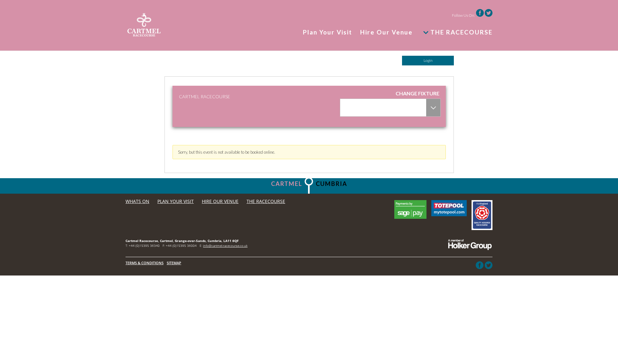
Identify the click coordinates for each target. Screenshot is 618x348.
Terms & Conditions (145, 262)
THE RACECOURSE (461, 32)
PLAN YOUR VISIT (175, 201)
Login (428, 60)
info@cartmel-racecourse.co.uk (225, 245)
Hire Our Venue (386, 32)
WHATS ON (137, 201)
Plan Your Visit (327, 32)
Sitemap (174, 262)
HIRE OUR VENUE (220, 201)
